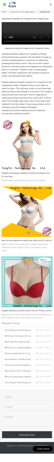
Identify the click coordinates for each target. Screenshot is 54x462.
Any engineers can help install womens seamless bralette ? (20, 359)
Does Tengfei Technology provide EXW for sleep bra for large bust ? (20, 382)
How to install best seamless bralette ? (20, 364)
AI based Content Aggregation (22, 12)
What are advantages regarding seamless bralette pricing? (20, 376)
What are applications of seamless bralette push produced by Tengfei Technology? (20, 353)
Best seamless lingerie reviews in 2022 (20, 341)
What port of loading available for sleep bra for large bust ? (20, 347)
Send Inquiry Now (27, 434)
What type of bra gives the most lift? (20, 335)
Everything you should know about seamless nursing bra (20, 330)
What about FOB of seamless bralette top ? (20, 370)
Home (4, 12)
